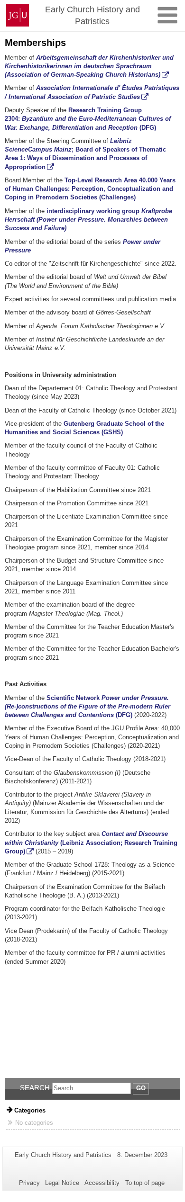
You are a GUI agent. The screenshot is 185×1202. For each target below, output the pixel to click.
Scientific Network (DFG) (87, 706)
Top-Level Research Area (101, 180)
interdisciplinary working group (88, 219)
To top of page (145, 1182)
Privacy (29, 1182)
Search (35, 1088)
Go (141, 1088)
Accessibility (102, 1182)
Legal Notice (62, 1182)
